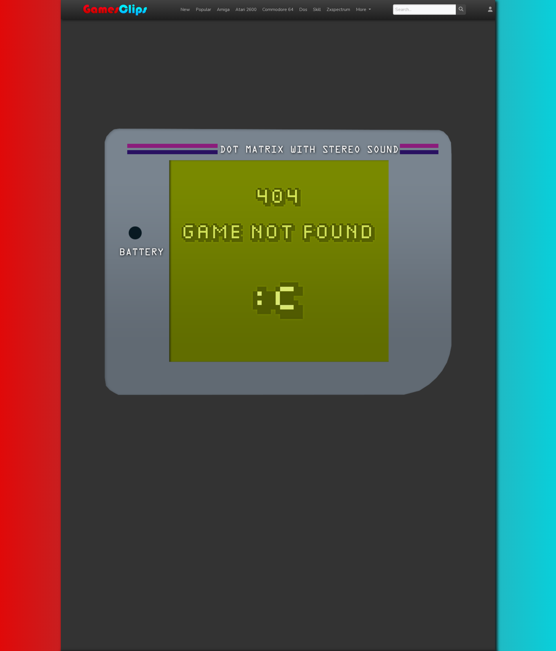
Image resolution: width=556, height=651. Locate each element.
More (361, 9)
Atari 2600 (246, 9)
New (185, 9)
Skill (317, 9)
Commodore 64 (277, 9)
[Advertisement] (278, 64)
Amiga (223, 9)
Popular (203, 9)
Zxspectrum (338, 9)
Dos (303, 9)
